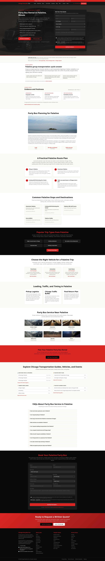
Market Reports (39, 551)
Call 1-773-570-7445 (59, 524)
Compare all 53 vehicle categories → (23, 382)
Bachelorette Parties (57, 536)
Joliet (72, 539)
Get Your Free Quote (24, 38)
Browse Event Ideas (52, 250)
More (68, 3)
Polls (60, 3)
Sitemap (85, 559)
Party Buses (38, 537)
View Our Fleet (36, 38)
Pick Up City (32, 483)
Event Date (55, 474)
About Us (37, 545)
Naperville (73, 536)
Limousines (38, 539)
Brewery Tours (56, 543)
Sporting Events (56, 547)
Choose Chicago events (50, 60)
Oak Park (72, 545)
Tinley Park (73, 547)
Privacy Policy (64, 559)
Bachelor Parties (57, 534)
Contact (64, 3)
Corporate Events (57, 542)
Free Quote (84, 3)
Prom (55, 540)
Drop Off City (55, 483)
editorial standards (49, 81)
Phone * (31, 474)
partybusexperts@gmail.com (74, 49)
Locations (53, 3)
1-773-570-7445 (61, 0)
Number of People (33, 479)
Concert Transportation (58, 545)
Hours (54, 479)
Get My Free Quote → (70, 47)
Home (35, 3)
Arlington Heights (74, 543)
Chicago (72, 534)
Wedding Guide (39, 547)
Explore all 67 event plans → (58, 380)
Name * (31, 465)
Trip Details (32, 488)
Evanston (73, 542)
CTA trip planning (42, 60)
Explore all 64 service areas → (22, 395)
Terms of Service (71, 559)
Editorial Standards (39, 553)
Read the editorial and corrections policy (32, 104)
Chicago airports (58, 60)
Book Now (39, 3)
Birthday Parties (56, 539)
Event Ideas (48, 3)
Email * (54, 465)
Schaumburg (73, 540)
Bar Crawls (56, 548)
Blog (57, 3)
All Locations (73, 548)
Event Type (32, 469)
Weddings (55, 537)
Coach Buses (38, 540)
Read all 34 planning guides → (58, 392)
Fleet (43, 3)
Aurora (72, 537)
